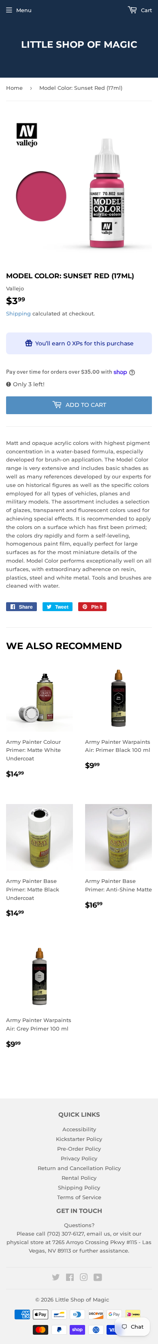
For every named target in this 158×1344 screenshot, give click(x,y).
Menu (24, 10)
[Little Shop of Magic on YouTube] (98, 1278)
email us (98, 1233)
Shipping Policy (79, 1187)
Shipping (18, 313)
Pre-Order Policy (79, 1148)
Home (14, 88)
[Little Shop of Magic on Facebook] (70, 1278)
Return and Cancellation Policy (79, 1168)
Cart (145, 10)
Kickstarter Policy (79, 1139)
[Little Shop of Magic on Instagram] (84, 1278)
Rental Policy (79, 1178)
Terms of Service (79, 1197)
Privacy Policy (79, 1158)
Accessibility (79, 1129)
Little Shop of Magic (79, 44)
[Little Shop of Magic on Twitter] (56, 1278)
